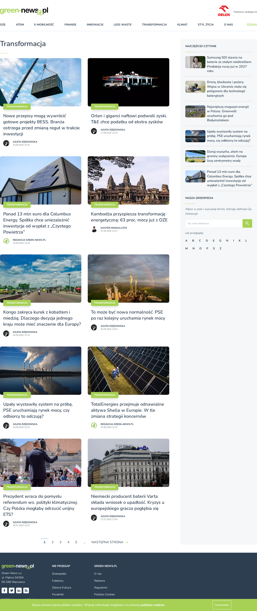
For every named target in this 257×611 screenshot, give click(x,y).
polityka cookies (153, 605)
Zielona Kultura (61, 587)
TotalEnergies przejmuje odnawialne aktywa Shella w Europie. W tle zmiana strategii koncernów (127, 410)
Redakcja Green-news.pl (29, 240)
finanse (70, 25)
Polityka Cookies (104, 594)
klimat (182, 25)
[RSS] (26, 590)
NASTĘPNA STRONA (107, 542)
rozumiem (222, 605)
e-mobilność (44, 25)
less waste (123, 25)
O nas (228, 25)
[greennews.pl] (32, 11)
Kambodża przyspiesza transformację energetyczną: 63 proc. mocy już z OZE (129, 217)
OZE (2, 25)
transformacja (154, 25)
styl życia (206, 25)
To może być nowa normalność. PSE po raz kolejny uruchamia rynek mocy (128, 315)
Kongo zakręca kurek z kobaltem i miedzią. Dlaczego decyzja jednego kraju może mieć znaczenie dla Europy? (42, 318)
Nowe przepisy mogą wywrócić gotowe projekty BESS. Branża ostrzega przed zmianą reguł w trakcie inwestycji (41, 125)
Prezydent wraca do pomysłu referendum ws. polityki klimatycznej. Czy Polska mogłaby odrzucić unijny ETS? (40, 505)
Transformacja (17, 106)
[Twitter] (11, 590)
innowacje (95, 25)
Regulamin (100, 587)
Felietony (57, 581)
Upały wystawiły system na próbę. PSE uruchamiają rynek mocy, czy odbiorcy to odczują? (38, 410)
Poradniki (58, 594)
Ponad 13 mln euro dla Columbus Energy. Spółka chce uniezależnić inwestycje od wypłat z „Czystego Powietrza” (37, 223)
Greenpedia (59, 574)
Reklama (99, 581)
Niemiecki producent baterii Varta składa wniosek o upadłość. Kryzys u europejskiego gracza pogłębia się (127, 502)
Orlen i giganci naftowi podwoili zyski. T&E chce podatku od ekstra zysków (129, 119)
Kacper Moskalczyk (114, 227)
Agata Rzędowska (25, 141)
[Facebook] (4, 590)
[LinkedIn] (19, 590)
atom (20, 25)
